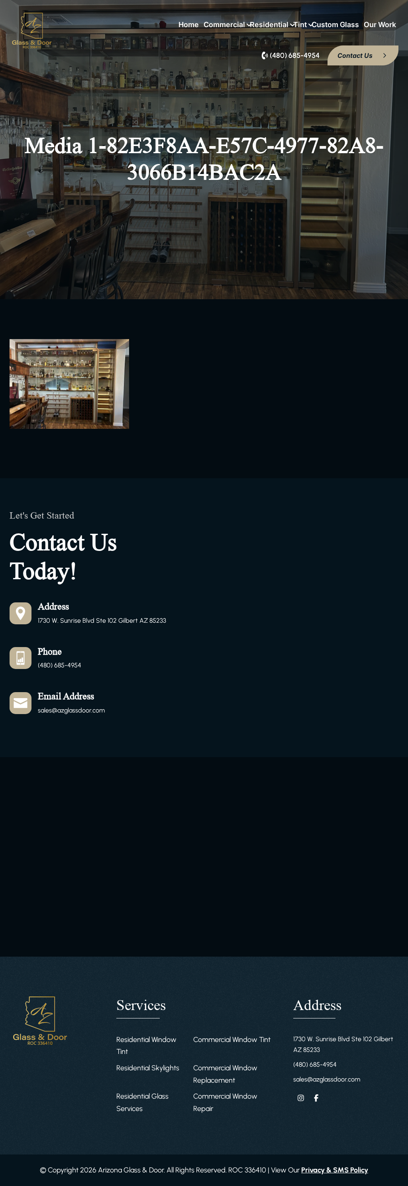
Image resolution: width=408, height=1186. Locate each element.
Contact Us (355, 55)
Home (188, 24)
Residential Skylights (147, 1068)
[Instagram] (301, 1097)
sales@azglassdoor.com (71, 710)
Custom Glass (335, 24)
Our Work (380, 24)
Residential (269, 24)
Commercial (224, 24)
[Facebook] (316, 1097)
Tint (300, 24)
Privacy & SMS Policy (334, 1170)
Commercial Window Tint (232, 1039)
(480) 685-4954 (59, 665)
